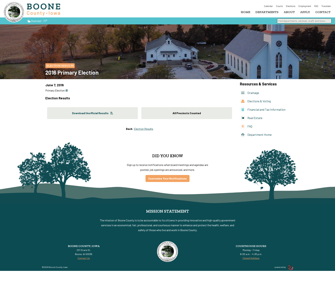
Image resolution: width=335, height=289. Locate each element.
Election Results (60, 65)
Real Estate (254, 118)
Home (245, 12)
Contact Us (84, 258)
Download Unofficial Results (90, 113)
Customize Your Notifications (167, 178)
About (289, 12)
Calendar (268, 6)
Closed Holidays (251, 258)
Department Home (259, 134)
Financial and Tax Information (266, 109)
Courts (279, 6)
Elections (290, 6)
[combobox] (304, 20)
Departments (266, 12)
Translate (326, 6)
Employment (305, 6)
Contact (323, 12)
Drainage (253, 92)
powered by (280, 267)
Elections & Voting (259, 101)
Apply (305, 12)
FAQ (316, 6)
